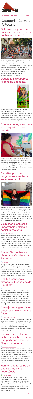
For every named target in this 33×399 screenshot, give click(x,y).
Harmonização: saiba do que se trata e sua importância (15, 368)
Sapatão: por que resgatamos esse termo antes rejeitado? (15, 176)
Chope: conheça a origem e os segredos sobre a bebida (16, 127)
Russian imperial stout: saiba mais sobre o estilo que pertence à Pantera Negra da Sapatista (16, 339)
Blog (20, 15)
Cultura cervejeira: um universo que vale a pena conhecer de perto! (16, 32)
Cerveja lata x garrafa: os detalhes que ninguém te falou (16, 310)
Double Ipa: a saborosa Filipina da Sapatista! (14, 80)
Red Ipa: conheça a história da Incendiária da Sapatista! (16, 282)
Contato (26, 15)
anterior (4, 394)
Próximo (29, 394)
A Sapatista (5, 15)
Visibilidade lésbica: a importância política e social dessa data (14, 226)
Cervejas (14, 15)
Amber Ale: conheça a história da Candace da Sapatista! (15, 255)
